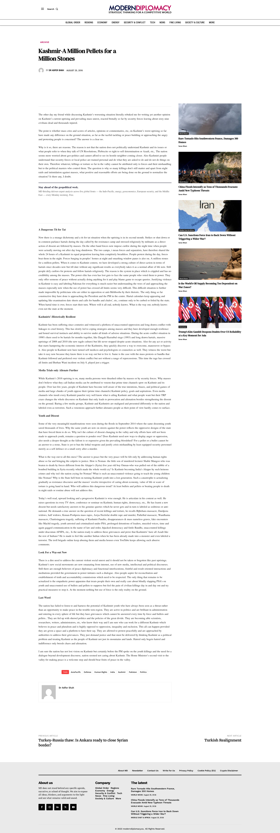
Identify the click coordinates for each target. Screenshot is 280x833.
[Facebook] (41, 79)
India (112, 672)
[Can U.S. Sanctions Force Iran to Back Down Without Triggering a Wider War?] (210, 216)
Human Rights (100, 672)
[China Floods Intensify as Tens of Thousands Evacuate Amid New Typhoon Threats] (210, 167)
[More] (82, 79)
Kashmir (122, 672)
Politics (143, 672)
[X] (48, 79)
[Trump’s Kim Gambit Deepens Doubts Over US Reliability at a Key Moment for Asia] (210, 312)
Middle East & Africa (186, 230)
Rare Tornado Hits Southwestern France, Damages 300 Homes (153, 790)
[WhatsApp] (55, 79)
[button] (53, 9)
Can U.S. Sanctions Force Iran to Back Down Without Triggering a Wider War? (154, 812)
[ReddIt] (68, 79)
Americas (182, 327)
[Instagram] (49, 807)
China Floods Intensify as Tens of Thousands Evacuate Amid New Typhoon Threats (208, 188)
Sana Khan (182, 146)
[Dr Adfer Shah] (41, 70)
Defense (87, 672)
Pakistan (133, 672)
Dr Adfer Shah (56, 70)
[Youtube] (73, 807)
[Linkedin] (61, 79)
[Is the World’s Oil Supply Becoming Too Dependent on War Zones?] (210, 264)
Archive (44, 42)
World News (183, 134)
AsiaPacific (76, 672)
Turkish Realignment (223, 740)
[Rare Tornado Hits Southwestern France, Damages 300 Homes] (210, 119)
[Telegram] (75, 79)
